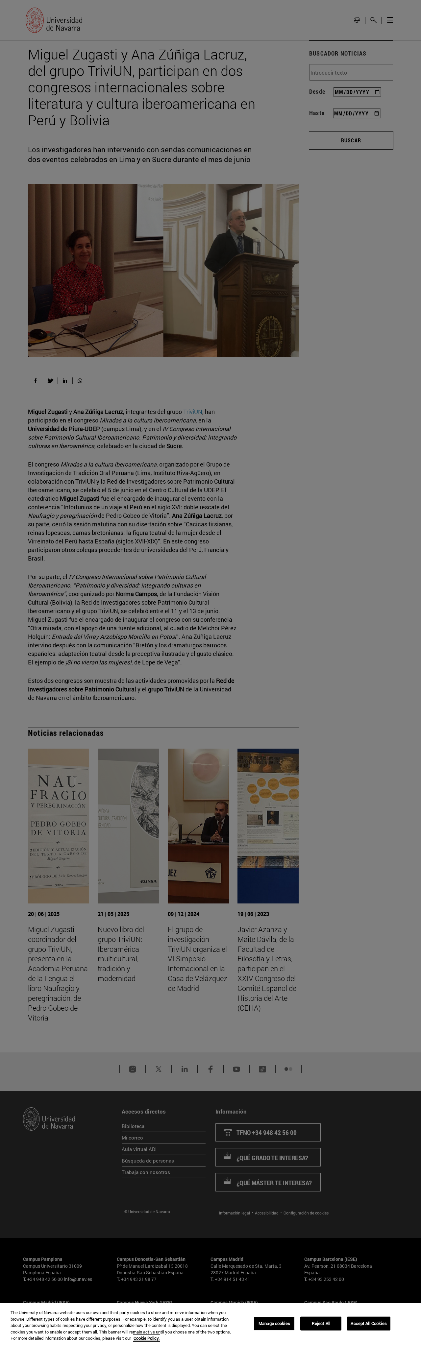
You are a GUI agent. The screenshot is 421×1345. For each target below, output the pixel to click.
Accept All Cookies (368, 1323)
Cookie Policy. (147, 1338)
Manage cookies (274, 1323)
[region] (210, 1324)
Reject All (321, 1323)
